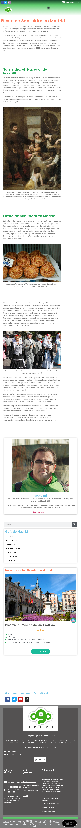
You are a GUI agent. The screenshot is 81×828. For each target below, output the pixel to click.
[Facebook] (2, 2)
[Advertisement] (32, 60)
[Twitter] (5, 2)
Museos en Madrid (12, 552)
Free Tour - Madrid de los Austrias (30, 625)
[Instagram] (9, 2)
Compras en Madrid (12, 548)
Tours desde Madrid (12, 556)
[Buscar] (74, 524)
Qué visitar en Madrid (13, 540)
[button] (48, 8)
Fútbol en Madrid (11, 560)
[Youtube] (20, 699)
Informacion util (11, 536)
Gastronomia (10, 544)
